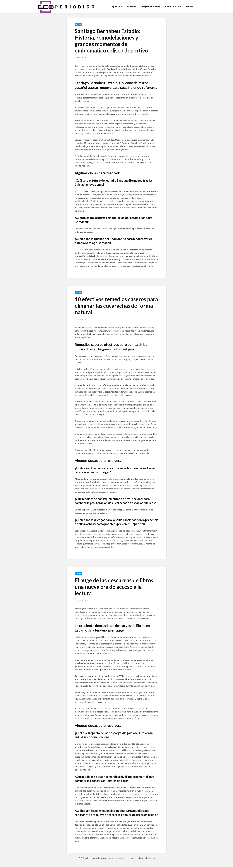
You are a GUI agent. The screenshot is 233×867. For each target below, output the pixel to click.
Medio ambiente (173, 6)
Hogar (78, 24)
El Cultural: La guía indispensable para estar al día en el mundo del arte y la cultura (116, 858)
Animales (131, 6)
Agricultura (117, 6)
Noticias (189, 6)
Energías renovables (150, 6)
